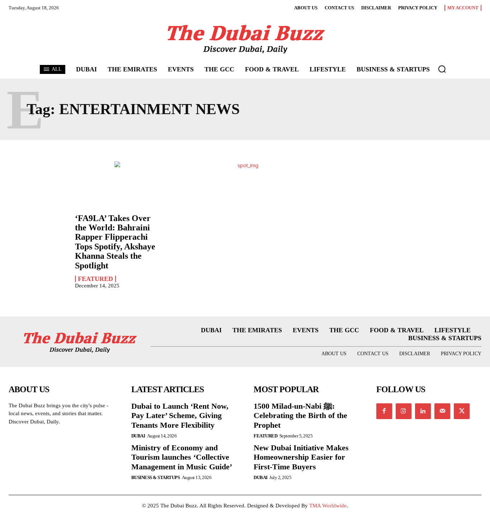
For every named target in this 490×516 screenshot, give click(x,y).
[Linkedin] (423, 411)
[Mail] (442, 411)
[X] (462, 411)
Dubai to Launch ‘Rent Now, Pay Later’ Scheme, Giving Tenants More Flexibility (179, 416)
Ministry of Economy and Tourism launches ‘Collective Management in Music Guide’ (181, 457)
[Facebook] (384, 411)
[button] (442, 69)
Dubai (138, 435)
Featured (95, 279)
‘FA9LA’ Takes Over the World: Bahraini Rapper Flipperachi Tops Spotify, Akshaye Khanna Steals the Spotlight (115, 242)
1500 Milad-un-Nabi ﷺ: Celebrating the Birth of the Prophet (300, 416)
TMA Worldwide (328, 505)
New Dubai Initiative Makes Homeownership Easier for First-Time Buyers (301, 457)
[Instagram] (403, 411)
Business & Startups (155, 477)
